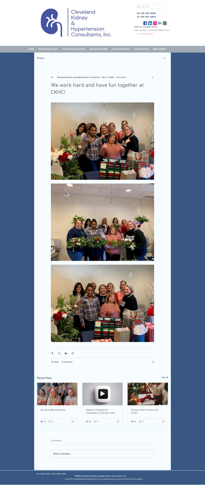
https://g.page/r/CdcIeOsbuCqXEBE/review (152, 30)
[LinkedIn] (150, 23)
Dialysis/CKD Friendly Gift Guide (144, 411)
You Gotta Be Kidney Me (52, 410)
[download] (165, 23)
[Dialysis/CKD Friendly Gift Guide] (148, 394)
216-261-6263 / (45, 474)
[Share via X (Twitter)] (59, 353)
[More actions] (152, 77)
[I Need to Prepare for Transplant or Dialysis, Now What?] (102, 394)
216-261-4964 (60, 474)
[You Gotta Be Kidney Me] (57, 394)
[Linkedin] (160, 23)
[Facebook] (145, 23)
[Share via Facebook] (52, 353)
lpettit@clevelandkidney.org (85, 479)
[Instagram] (155, 23)
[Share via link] (72, 353)
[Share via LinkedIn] (66, 353)
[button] (121, 49)
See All (165, 377)
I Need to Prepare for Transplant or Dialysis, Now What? (100, 411)
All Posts (40, 58)
